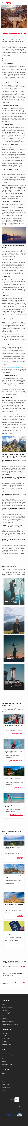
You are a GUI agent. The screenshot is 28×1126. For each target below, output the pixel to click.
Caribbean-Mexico (6, 1087)
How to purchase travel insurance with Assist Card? (12, 974)
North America (5, 1076)
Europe (3, 1073)
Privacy (3, 1004)
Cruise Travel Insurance (7, 1064)
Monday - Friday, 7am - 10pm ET (10, 1024)
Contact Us (4, 1018)
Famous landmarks (6, 1053)
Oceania (4, 1090)
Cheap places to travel (7, 1058)
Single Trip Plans (6, 1033)
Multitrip (4, 1061)
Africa (3, 1081)
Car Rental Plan (5, 1041)
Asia (3, 1079)
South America (5, 1084)
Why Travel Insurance (7, 1044)
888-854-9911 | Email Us (8, 1021)
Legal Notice (5, 1010)
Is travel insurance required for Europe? (11, 982)
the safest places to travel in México (13, 367)
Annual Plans (5, 1036)
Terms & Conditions (7, 1007)
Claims (3, 1015)
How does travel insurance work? (12, 966)
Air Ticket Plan (5, 1038)
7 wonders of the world (7, 1056)
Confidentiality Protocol (7, 1013)
